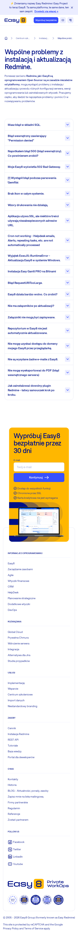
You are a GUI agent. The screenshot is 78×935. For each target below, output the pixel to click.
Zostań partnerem (18, 819)
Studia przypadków (19, 660)
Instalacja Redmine (18, 734)
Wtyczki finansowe (18, 580)
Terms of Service (33, 928)
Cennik (12, 728)
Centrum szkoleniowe (20, 694)
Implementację (16, 682)
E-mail (17, 460)
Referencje (14, 813)
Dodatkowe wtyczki (19, 604)
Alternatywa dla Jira (19, 655)
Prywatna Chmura (18, 637)
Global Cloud (15, 631)
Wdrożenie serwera (18, 643)
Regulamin (14, 808)
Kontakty (13, 779)
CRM (11, 586)
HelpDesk (13, 592)
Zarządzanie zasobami (20, 569)
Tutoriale (13, 745)
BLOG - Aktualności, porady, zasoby (28, 790)
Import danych (16, 700)
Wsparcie (13, 688)
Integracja (13, 649)
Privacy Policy (11, 928)
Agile (10, 575)
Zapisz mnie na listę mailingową (25, 796)
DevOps (12, 609)
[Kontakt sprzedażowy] (63, 20)
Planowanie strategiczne (21, 598)
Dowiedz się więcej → (46, 11)
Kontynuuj (36, 477)
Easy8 (11, 563)
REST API (13, 739)
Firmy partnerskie (18, 802)
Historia (12, 784)
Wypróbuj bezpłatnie (46, 20)
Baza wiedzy (15, 751)
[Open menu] (70, 20)
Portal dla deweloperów (21, 757)
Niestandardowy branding (22, 706)
